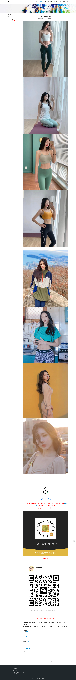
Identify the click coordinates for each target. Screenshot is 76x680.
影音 (45, 1)
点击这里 (28, 628)
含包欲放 (25, 661)
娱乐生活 (41, 1)
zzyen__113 (48, 659)
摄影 (42, 18)
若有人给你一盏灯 (49, 661)
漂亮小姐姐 (56, 1)
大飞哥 (48, 678)
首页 (8, 14)
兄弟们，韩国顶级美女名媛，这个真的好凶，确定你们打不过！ (33, 659)
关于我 (64, 1)
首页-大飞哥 (37, 1)
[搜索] (67, 1)
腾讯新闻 (51, 1)
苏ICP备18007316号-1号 (41, 678)
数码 (48, 1)
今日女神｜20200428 (29, 648)
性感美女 (60, 1)
